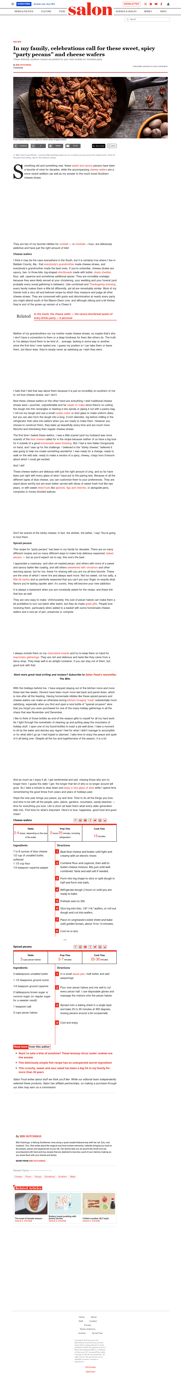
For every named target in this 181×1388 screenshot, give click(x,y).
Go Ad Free (97, 1333)
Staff (81, 1321)
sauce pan (78, 974)
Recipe (37, 1177)
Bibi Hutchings (23, 65)
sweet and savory (82, 166)
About (93, 1317)
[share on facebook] (90, 820)
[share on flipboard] (100, 820)
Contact (93, 1321)
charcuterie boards (58, 653)
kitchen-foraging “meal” (81, 700)
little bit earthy (21, 579)
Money (148, 12)
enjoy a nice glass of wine (79, 788)
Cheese (18, 1177)
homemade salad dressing (56, 443)
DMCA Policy (90, 1372)
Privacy (87, 1325)
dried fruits (44, 488)
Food (62, 12)
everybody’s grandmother (59, 264)
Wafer (72, 1177)
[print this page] (80, 820)
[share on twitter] (95, 820)
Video (163, 12)
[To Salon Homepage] (90, 9)
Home (82, 1317)
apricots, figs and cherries (71, 488)
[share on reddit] (105, 820)
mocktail (80, 244)
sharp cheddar (102, 272)
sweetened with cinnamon (82, 567)
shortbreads (65, 272)
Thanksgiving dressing (102, 284)
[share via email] (85, 820)
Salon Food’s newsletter (100, 675)
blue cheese (37, 439)
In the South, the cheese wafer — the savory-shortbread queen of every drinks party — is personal (73, 315)
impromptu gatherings (26, 657)
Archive (82, 1333)
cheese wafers (99, 170)
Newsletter (131, 4)
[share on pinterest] (75, 820)
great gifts (91, 604)
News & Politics (24, 12)
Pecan (28, 1177)
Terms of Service (87, 1329)
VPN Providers (90, 1367)
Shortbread (49, 1177)
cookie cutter (63, 413)
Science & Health (126, 12)
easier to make (76, 405)
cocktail (63, 244)
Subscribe (23, 4)
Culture (46, 12)
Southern (62, 1177)
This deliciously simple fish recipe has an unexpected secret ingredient (65, 1062)
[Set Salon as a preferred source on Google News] (98, 146)
